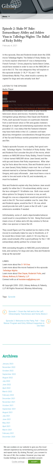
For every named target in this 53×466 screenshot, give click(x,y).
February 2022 (8, 395)
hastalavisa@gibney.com (29, 279)
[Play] (5, 93)
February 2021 (8, 433)
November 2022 (8, 367)
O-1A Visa (25, 264)
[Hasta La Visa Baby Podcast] (26, 5)
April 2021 (6, 426)
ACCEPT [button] (34, 462)
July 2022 (6, 381)
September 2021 (9, 409)
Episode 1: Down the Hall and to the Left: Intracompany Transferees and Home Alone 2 (28, 312)
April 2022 (6, 388)
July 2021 (6, 416)
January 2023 (7, 364)
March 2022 (7, 391)
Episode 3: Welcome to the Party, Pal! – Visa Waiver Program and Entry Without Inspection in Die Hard (24, 323)
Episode (11, 297)
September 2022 (9, 374)
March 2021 (7, 430)
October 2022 (7, 371)
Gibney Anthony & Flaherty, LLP (15, 276)
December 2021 (8, 398)
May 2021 (6, 423)
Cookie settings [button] (18, 462)
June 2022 (6, 384)
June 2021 (6, 419)
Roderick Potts (34, 273)
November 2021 (8, 402)
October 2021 (7, 405)
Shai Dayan (22, 273)
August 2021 (7, 412)
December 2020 (8, 437)
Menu (4, 16)
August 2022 (7, 378)
